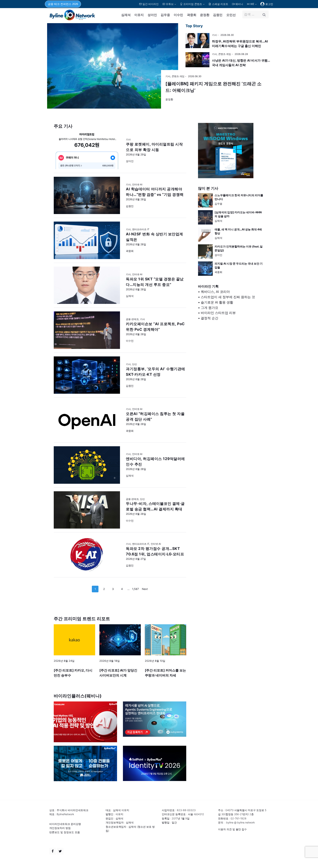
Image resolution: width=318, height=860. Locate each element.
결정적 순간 (209, 318)
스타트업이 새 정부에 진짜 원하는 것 (228, 297)
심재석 (126, 15)
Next (145, 588)
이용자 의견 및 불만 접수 (232, 829)
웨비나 (239, 4)
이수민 (178, 15)
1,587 (135, 588)
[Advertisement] (231, 363)
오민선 (231, 15)
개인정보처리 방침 (60, 828)
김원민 (217, 15)
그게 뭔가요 (209, 308)
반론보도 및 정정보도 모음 (64, 832)
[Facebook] (52, 851)
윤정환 (204, 15)
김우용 (165, 15)
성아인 (152, 15)
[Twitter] (60, 851)
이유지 (139, 15)
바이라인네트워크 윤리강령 (65, 823)
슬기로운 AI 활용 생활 (217, 302)
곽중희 (191, 15)
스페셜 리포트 (220, 4)
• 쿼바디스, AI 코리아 (214, 292)
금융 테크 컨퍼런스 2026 (63, 4)
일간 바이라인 (150, 4)
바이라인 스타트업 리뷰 (218, 313)
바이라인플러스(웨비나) (78, 696)
